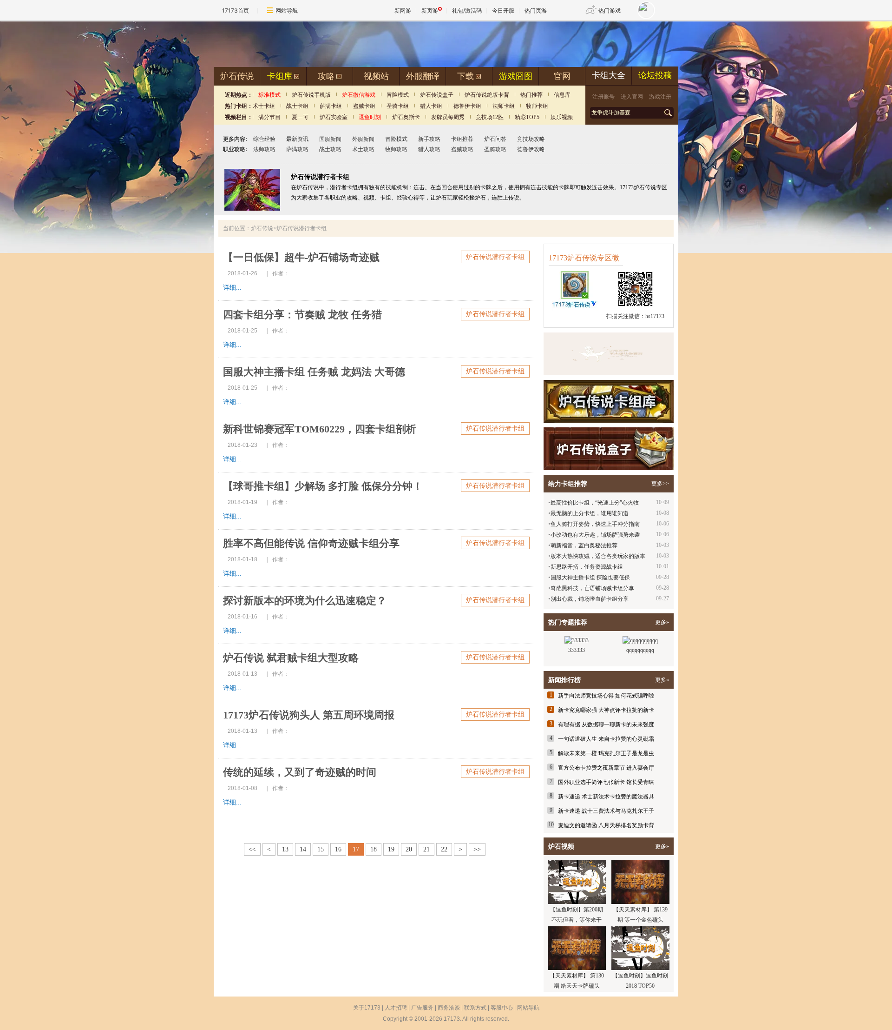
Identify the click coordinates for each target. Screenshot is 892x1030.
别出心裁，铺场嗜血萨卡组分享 (590, 599)
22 (444, 849)
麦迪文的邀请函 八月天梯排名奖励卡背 (606, 825)
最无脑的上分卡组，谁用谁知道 (590, 513)
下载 (465, 76)
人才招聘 (396, 1007)
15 (320, 849)
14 (303, 849)
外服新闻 (363, 139)
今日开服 (503, 10)
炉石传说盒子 (436, 95)
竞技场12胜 (490, 117)
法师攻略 (264, 149)
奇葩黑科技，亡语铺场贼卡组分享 (592, 588)
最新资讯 (297, 139)
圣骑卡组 (398, 106)
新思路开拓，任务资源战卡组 (587, 567)
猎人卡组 (431, 106)
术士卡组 (264, 106)
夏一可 (300, 117)
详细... (232, 287)
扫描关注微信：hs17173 (635, 316)
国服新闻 (330, 139)
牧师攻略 (396, 149)
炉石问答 (495, 139)
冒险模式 (398, 95)
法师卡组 (503, 106)
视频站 (376, 76)
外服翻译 (422, 76)
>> (477, 849)
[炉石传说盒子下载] (609, 448)
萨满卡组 (331, 106)
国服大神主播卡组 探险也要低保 (590, 577)
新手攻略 (429, 139)
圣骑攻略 (495, 149)
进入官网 (632, 96)
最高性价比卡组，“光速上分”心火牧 (595, 502)
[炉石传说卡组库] (609, 353)
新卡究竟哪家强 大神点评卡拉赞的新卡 (606, 710)
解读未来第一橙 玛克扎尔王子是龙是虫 (606, 753)
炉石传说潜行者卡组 (495, 256)
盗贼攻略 (462, 149)
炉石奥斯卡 (406, 117)
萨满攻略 (297, 149)
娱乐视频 (562, 117)
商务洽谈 (449, 1007)
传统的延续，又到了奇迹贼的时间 (299, 772)
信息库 (562, 95)
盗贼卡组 (364, 106)
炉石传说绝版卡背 (487, 95)
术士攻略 (363, 149)
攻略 (326, 76)
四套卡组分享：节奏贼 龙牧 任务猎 (302, 314)
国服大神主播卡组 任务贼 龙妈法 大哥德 (314, 372)
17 (356, 849)
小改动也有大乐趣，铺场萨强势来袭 (595, 535)
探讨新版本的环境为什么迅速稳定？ (305, 600)
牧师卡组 (537, 106)
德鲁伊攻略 (531, 149)
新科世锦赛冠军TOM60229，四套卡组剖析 (319, 429)
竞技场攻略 (531, 139)
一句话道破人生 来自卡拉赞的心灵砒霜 (606, 739)
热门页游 (536, 10)
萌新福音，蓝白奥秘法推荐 (584, 545)
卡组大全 (608, 75)
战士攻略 (330, 149)
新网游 (402, 10)
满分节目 (269, 117)
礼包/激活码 (467, 10)
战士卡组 (297, 106)
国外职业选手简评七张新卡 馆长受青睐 (606, 782)
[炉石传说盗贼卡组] (252, 209)
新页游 (429, 10)
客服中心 (502, 1007)
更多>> (660, 483)
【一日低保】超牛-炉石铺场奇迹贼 (301, 257)
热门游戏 (609, 10)
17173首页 (235, 10)
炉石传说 (237, 76)
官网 (562, 76)
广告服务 (422, 1007)
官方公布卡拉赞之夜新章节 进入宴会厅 (606, 767)
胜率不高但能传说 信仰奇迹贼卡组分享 (311, 543)
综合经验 (264, 139)
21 (426, 849)
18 (373, 849)
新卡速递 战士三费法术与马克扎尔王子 (606, 811)
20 (409, 849)
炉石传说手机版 (311, 95)
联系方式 (475, 1007)
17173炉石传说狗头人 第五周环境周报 (308, 715)
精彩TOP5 (527, 117)
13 (285, 849)
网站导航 (286, 10)
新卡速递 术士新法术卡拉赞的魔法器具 (606, 796)
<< (252, 849)
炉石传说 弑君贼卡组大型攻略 (291, 658)
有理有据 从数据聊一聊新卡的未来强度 (606, 724)
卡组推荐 (462, 139)
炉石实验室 (334, 117)
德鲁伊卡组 (467, 106)
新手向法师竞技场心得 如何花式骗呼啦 (606, 695)
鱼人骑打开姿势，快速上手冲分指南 (595, 524)
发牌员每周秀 (448, 117)
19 (391, 849)
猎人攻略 (429, 149)
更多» (662, 622)
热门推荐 (531, 95)
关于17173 (366, 1007)
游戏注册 (660, 96)
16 (338, 849)
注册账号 (603, 96)
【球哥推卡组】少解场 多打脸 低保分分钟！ (323, 486)
